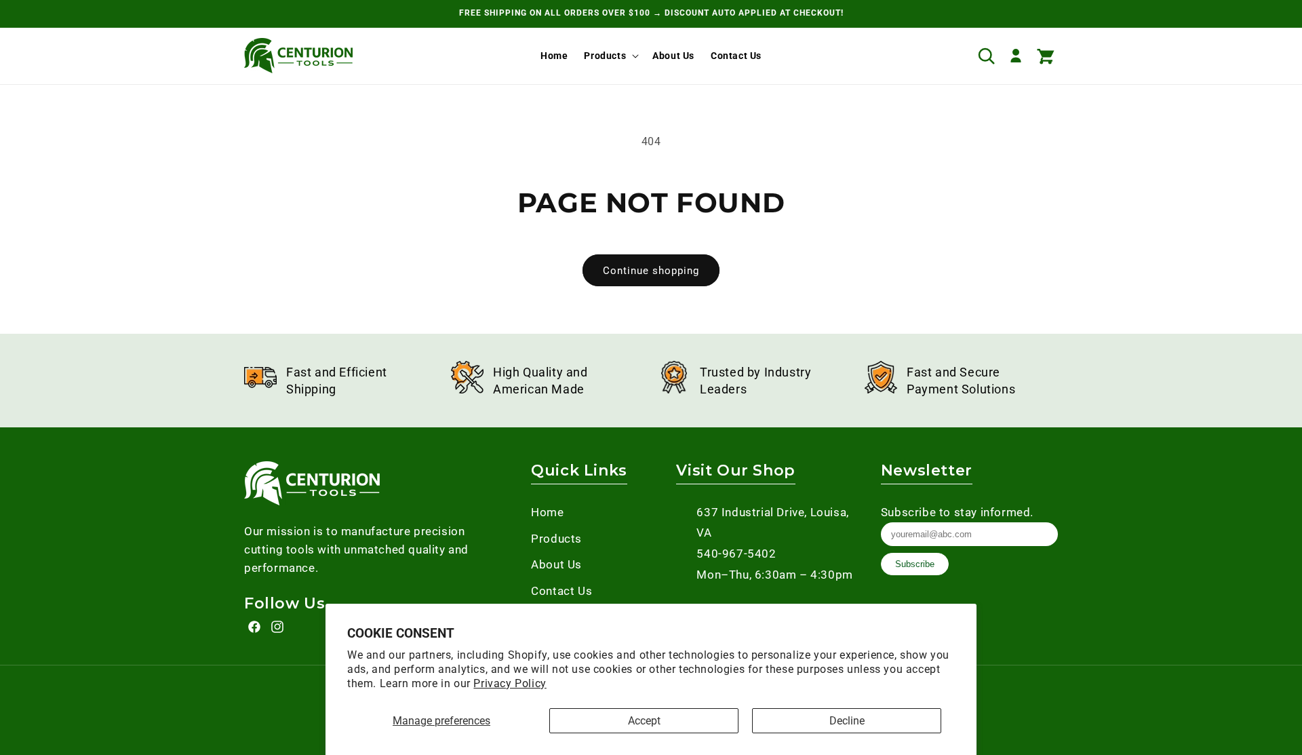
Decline (847, 720)
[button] (610, 55)
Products (605, 55)
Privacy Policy (509, 683)
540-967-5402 (736, 553)
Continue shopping (651, 271)
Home (547, 512)
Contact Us (561, 591)
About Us (556, 564)
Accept (644, 720)
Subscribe (914, 564)
